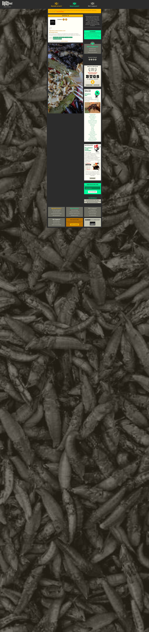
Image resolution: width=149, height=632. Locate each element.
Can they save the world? (56, 201)
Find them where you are (74, 201)
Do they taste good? (56, 198)
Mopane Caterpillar (92, 108)
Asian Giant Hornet (92, 122)
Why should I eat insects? (56, 196)
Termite (92, 117)
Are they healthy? (56, 199)
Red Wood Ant (92, 128)
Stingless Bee (88, 82)
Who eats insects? (56, 203)
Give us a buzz (64, 41)
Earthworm (92, 103)
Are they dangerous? (92, 199)
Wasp (92, 116)
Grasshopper (92, 121)
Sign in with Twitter (93, 188)
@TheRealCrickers (53, 32)
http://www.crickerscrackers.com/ (57, 30)
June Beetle (92, 106)
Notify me (96, 73)
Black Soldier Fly (92, 104)
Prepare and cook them (74, 199)
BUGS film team (92, 38)
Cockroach (92, 113)
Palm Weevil (92, 123)
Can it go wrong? (92, 203)
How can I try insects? (74, 196)
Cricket (92, 118)
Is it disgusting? (92, 198)
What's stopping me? (92, 196)
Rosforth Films (60, 11)
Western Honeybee (92, 127)
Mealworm (92, 124)
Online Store (55, 37)
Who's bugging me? (56, 207)
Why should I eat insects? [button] (56, 6)
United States (61, 37)
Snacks (70, 37)
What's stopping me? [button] (92, 6)
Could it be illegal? (92, 201)
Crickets (66, 37)
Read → (98, 89)
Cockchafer (92, 119)
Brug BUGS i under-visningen (89, 137)
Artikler (92, 166)
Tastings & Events (74, 203)
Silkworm (93, 107)
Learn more (89, 73)
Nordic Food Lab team (92, 40)
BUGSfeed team (92, 36)
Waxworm (92, 112)
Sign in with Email (93, 190)
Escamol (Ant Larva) (92, 109)
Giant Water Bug (92, 126)
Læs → (98, 149)
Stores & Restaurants (57, 38)
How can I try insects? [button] (74, 6)
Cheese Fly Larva (92, 111)
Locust (92, 114)
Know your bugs (74, 198)
